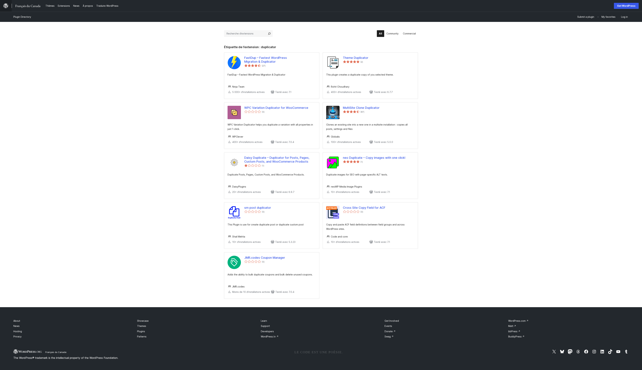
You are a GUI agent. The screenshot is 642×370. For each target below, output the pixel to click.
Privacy (17, 336)
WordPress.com (518, 320)
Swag (389, 336)
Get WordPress (626, 5)
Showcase (143, 320)
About (16, 320)
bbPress (514, 331)
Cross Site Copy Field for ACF (364, 207)
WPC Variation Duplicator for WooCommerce (276, 107)
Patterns (141, 336)
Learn (264, 320)
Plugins (141, 331)
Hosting (17, 331)
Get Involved (392, 320)
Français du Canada (55, 352)
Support (265, 326)
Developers (267, 331)
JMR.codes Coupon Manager (264, 257)
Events (388, 326)
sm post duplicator (257, 207)
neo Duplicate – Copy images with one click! (374, 157)
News (16, 326)
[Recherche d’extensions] (269, 33)
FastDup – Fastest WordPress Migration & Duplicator (265, 59)
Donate (390, 331)
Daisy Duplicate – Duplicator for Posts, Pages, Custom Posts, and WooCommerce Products (276, 159)
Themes (141, 326)
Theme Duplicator (355, 57)
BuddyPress (516, 336)
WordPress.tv (270, 336)
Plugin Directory (22, 16)
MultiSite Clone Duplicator (361, 107)
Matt (512, 326)
